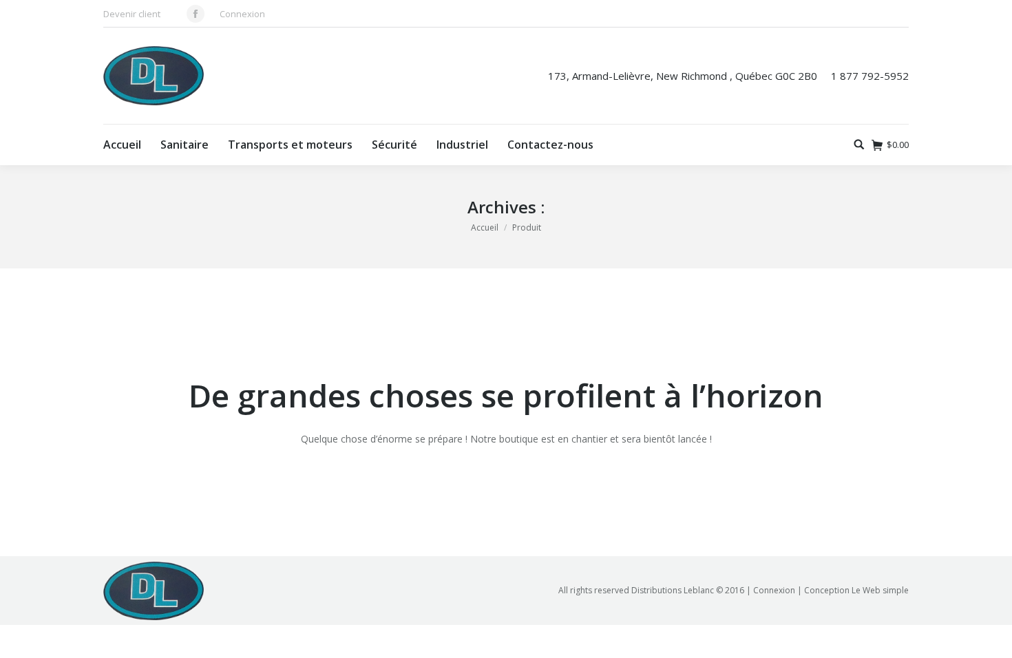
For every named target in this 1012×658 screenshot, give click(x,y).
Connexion (242, 14)
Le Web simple (880, 590)
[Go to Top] (990, 636)
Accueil (484, 227)
